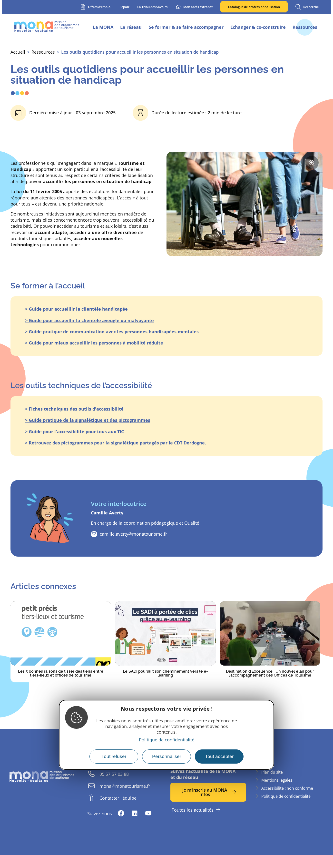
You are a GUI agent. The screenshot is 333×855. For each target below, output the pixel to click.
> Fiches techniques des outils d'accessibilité (74, 409)
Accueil (17, 52)
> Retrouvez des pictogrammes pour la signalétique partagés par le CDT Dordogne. (115, 443)
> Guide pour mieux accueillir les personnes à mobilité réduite (94, 343)
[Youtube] (148, 813)
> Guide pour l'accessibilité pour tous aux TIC (74, 431)
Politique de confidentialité (166, 740)
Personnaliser (166, 756)
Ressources (43, 52)
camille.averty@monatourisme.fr (133, 534)
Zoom (313, 164)
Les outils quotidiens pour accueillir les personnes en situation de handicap (140, 52)
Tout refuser (113, 756)
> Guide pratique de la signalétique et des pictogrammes (87, 420)
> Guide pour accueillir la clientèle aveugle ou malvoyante (89, 320)
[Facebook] (121, 813)
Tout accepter (219, 756)
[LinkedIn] (134, 813)
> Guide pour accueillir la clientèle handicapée (76, 309)
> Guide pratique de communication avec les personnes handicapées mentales (112, 331)
